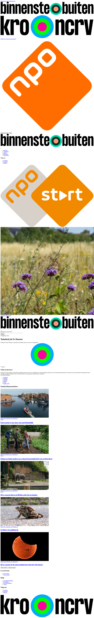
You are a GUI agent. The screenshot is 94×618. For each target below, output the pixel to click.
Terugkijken (6, 581)
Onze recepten (6, 574)
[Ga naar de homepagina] (47, 14)
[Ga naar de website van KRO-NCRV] (47, 37)
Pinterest (5, 381)
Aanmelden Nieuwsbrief (6, 315)
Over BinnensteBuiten (8, 580)
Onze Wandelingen (7, 583)
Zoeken (2, 333)
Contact (5, 584)
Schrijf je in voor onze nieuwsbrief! (8, 38)
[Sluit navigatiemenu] (1, 148)
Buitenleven (9, 418)
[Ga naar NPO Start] (47, 226)
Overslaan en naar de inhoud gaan (8, 1)
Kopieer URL (6, 383)
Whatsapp (5, 378)
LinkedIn (5, 379)
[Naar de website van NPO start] (47, 131)
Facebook (5, 377)
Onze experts (6, 573)
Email (4, 382)
